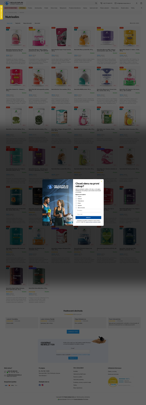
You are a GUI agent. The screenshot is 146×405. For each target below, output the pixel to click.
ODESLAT (88, 217)
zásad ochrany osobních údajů (93, 222)
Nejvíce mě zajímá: (80, 194)
